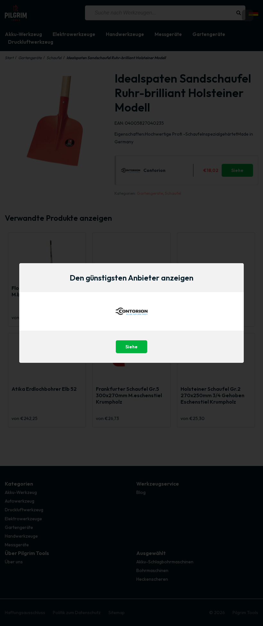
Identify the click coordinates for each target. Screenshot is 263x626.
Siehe (131, 347)
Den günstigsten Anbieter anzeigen (131, 277)
